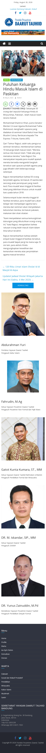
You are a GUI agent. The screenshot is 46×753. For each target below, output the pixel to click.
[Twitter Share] (23, 104)
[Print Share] (35, 104)
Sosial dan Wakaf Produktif (12, 678)
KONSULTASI (23, 285)
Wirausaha (5, 686)
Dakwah (4, 674)
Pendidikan (5, 682)
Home (3, 638)
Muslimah (5, 693)
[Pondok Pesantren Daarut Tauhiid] (4, 43)
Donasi (4, 658)
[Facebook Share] (11, 104)
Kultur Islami (6, 689)
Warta (3, 646)
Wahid (19, 98)
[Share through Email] (29, 104)
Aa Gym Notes (7, 650)
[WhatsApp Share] (5, 104)
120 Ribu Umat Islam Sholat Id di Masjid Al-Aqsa (21, 268)
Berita (6, 80)
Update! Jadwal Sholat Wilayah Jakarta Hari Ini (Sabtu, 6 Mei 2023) (23, 278)
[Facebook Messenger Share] (17, 104)
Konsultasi (5, 654)
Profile (4, 642)
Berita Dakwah (17, 80)
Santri (3, 697)
